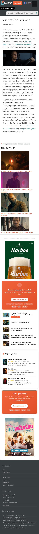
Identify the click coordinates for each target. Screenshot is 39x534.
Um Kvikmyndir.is (8, 485)
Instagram (6, 480)
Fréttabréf (6, 472)
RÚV (19, 306)
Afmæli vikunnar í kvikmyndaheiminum (15, 520)
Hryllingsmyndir (28, 304)
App (4, 470)
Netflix (14, 306)
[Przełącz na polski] (30, 3)
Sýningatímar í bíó (9, 495)
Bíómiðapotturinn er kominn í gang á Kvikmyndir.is (19, 523)
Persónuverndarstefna (10, 503)
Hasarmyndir (10, 304)
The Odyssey (12, 369)
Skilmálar (6, 505)
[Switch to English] (27, 3)
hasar (14, 144)
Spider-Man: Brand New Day (17, 378)
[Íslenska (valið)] (24, 3)
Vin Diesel (27, 144)
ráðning (20, 144)
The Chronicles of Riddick (24, 44)
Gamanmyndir (18, 304)
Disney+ (25, 306)
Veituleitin (6, 500)
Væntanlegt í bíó (8, 497)
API (4, 475)
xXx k (5, 47)
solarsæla (17, 361)
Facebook (6, 482)
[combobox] (22, 13)
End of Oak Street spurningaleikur (14, 515)
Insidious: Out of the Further (17, 359)
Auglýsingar (7, 477)
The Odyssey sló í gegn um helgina (14, 518)
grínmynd (8, 144)
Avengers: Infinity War (27, 129)
